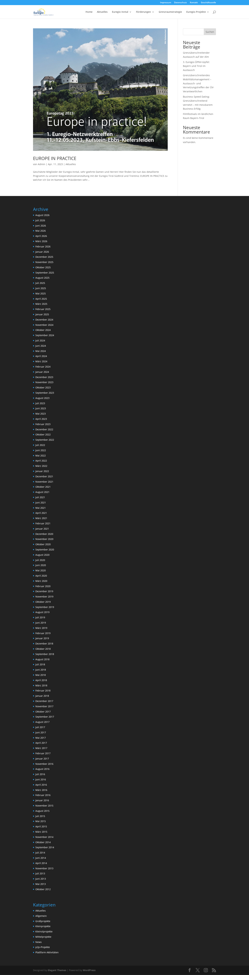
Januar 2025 (42, 314)
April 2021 (41, 512)
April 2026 (41, 236)
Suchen (210, 31)
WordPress (89, 970)
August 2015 (42, 810)
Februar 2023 (42, 424)
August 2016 (42, 769)
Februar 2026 (42, 246)
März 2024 (41, 361)
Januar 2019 (42, 638)
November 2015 (44, 805)
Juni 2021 (40, 502)
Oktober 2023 (43, 387)
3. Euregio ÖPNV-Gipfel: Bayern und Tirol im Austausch (196, 66)
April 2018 (41, 680)
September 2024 (44, 335)
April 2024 (41, 356)
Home (89, 12)
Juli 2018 (40, 664)
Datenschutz (180, 3)
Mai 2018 (40, 675)
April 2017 (41, 742)
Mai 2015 (40, 821)
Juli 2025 (40, 283)
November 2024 (44, 324)
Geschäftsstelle (208, 3)
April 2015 (41, 826)
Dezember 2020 (44, 534)
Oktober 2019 (43, 601)
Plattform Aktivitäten (47, 952)
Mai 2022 (40, 455)
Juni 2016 (40, 779)
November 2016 (44, 763)
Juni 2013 (40, 878)
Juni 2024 (40, 345)
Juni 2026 (40, 225)
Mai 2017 (40, 737)
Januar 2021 (42, 528)
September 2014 (44, 847)
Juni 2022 (40, 450)
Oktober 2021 (43, 486)
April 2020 (41, 575)
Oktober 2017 (43, 711)
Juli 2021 (40, 497)
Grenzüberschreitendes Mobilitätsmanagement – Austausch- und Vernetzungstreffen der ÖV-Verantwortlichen (198, 83)
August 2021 (42, 492)
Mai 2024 (40, 351)
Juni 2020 (40, 565)
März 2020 (41, 581)
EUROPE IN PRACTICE (54, 158)
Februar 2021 (42, 523)
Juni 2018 (40, 669)
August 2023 (42, 398)
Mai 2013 (40, 884)
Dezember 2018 (44, 643)
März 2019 (41, 628)
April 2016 (41, 784)
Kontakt (194, 3)
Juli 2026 (40, 220)
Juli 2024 (40, 340)
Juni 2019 (40, 622)
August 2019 (42, 612)
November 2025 (44, 262)
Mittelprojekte (43, 936)
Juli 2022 (40, 445)
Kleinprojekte (42, 926)
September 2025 (44, 272)
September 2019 (44, 607)
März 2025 (41, 303)
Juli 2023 (40, 403)
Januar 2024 (42, 371)
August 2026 (42, 215)
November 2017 (44, 706)
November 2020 (44, 539)
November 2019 (44, 596)
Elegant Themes (57, 970)
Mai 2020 (40, 570)
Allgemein (41, 915)
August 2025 (42, 277)
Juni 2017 (40, 732)
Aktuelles (102, 12)
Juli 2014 (40, 852)
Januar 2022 (42, 471)
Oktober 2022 (43, 434)
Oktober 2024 (43, 330)
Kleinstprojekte (44, 931)
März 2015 (41, 831)
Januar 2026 (42, 251)
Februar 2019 (42, 633)
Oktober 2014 (43, 842)
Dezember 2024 (44, 319)
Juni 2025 (40, 288)
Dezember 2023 (44, 377)
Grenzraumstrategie (170, 12)
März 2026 (41, 241)
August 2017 (42, 722)
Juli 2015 (40, 816)
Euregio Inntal (120, 12)
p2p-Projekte (42, 947)
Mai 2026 (40, 230)
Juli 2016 (40, 774)
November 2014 (44, 837)
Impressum (165, 3)
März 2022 (41, 465)
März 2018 (41, 685)
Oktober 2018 (43, 648)
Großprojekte (42, 921)
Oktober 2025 (43, 267)
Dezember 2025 (44, 256)
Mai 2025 (40, 293)
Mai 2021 (40, 507)
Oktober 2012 (43, 889)
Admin (41, 164)
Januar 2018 (42, 695)
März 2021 (41, 518)
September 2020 (44, 549)
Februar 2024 (42, 366)
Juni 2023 (40, 408)
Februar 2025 (42, 309)
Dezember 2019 (44, 591)
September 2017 (44, 716)
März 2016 (41, 790)
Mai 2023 (40, 413)
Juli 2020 (40, 560)
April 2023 (41, 418)
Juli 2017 (40, 727)
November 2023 (44, 382)
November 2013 (44, 868)
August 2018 (42, 659)
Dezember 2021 (44, 476)
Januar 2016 (42, 800)
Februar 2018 (42, 690)
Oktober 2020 (43, 544)
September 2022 (44, 439)
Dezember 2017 (44, 701)
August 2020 (42, 554)
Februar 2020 (42, 586)
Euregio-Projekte (196, 12)
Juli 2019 (40, 617)
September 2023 (44, 392)
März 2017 (41, 748)
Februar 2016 (42, 795)
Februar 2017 (42, 753)
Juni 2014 (40, 857)
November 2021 (44, 481)
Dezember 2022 (44, 429)
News (38, 942)
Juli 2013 (40, 873)
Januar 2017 (42, 758)
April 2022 (41, 460)
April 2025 (41, 298)
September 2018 (44, 654)
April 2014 (41, 863)
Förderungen (143, 12)
